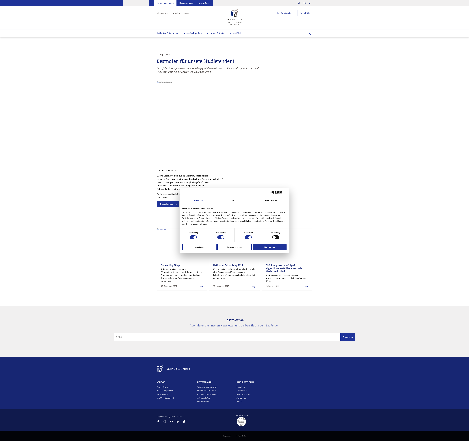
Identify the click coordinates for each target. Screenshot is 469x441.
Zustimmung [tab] (197, 200)
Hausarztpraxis (186, 3)
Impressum (227, 436)
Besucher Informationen (206, 394)
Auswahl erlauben (234, 247)
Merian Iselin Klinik (165, 3)
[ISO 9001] (242, 426)
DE (299, 3)
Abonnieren (348, 337)
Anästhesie (240, 390)
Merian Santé (204, 3)
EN (310, 3)
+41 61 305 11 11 (162, 394)
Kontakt (187, 13)
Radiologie (240, 387)
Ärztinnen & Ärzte (215, 33)
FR (305, 3)
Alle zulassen (269, 247)
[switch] (220, 237)
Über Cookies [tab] (271, 200)
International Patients (206, 390)
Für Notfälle (305, 13)
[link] (158, 422)
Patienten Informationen (207, 387)
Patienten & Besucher (167, 33)
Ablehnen (199, 247)
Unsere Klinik (235, 33)
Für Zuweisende (284, 13)
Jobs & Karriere (162, 13)
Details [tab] (235, 200)
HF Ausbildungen (166, 204)
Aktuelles (176, 13)
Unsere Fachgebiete (192, 33)
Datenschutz (241, 436)
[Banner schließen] (286, 192)
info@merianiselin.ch (165, 398)
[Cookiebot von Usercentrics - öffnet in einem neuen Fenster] (271, 192)
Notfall (239, 401)
